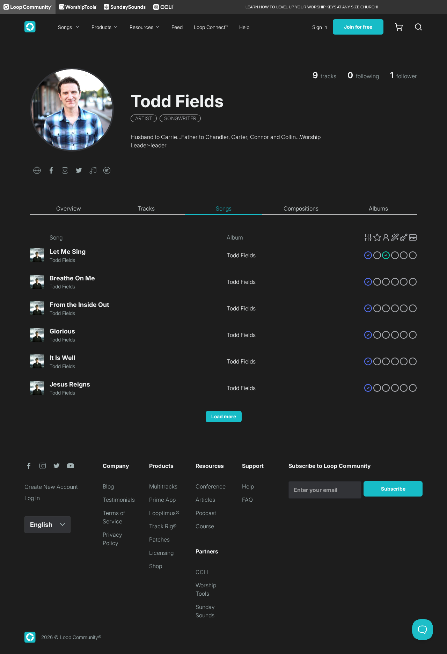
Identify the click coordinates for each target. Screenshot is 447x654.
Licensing (161, 552)
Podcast (206, 512)
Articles (205, 499)
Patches (159, 539)
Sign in (319, 27)
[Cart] (399, 27)
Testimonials (119, 499)
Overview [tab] (68, 208)
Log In (32, 497)
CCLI (202, 571)
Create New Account (51, 486)
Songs (65, 27)
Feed (177, 27)
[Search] (418, 27)
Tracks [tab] (146, 208)
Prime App (162, 499)
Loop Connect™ (211, 27)
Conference (211, 486)
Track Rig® (163, 526)
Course (205, 526)
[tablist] (223, 209)
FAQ (247, 499)
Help (244, 27)
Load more (223, 416)
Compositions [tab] (301, 208)
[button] (37, 169)
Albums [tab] (378, 208)
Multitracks (163, 486)
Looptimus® (164, 512)
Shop (155, 566)
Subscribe (393, 489)
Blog (108, 486)
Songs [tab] (224, 208)
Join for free (358, 27)
